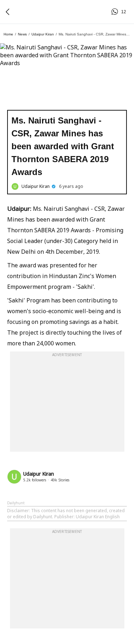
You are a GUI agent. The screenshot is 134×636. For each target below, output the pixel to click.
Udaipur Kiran (42, 34)
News (22, 34)
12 (115, 11)
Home (8, 34)
